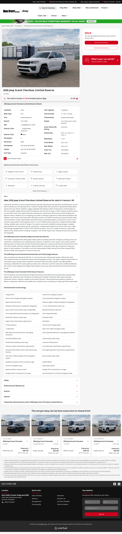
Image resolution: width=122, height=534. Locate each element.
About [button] (64, 16)
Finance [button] (104, 8)
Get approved (36, 501)
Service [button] (54, 16)
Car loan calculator (63, 501)
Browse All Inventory (101, 43)
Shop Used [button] (76, 8)
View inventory (37, 495)
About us (35, 498)
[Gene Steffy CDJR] (19, 11)
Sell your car (61, 498)
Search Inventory (48, 8)
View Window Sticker (14, 158)
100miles (116, 444)
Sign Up (101, 514)
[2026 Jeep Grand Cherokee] (15, 425)
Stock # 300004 (7, 439)
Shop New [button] (63, 8)
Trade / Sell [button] (42, 16)
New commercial (92, 8)
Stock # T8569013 (38, 439)
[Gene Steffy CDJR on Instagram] (118, 483)
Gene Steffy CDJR (7, 26)
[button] (62, 2)
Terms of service (62, 504)
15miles (56, 444)
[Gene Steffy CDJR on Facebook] (114, 483)
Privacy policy (36, 504)
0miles (5, 444)
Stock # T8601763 (99, 439)
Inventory (18, 26)
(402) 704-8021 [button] (10, 502)
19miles (66, 444)
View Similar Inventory (101, 48)
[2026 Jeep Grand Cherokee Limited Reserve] (46, 425)
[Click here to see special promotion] (61, 21)
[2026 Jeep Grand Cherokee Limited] (106, 425)
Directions (60, 495)
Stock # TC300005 (68, 439)
